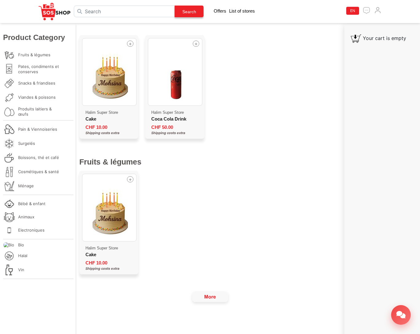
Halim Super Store (101, 112)
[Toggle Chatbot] (401, 315)
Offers (220, 11)
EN (352, 10)
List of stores (242, 11)
